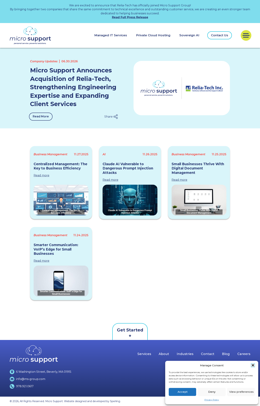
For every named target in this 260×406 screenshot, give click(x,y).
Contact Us (219, 35)
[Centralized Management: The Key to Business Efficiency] (61, 200)
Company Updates (43, 61)
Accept (182, 391)
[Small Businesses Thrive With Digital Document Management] (199, 200)
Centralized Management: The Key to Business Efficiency (60, 166)
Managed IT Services (110, 35)
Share (108, 116)
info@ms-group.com (30, 379)
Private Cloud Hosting (153, 35)
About (164, 354)
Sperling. (115, 401)
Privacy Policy (211, 399)
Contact (207, 354)
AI (104, 154)
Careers (243, 354)
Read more (41, 175)
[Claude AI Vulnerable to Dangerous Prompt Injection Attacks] (130, 200)
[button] (253, 365)
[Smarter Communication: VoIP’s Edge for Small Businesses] (61, 281)
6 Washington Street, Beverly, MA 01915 (43, 371)
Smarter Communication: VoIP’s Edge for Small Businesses (56, 249)
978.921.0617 (25, 386)
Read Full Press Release (130, 17)
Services (144, 354)
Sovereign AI (189, 35)
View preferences (241, 391)
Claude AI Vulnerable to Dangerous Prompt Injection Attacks (128, 168)
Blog (226, 354)
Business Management (50, 154)
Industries (185, 354)
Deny (211, 391)
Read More (41, 116)
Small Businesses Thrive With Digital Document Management (198, 168)
